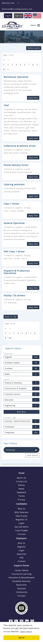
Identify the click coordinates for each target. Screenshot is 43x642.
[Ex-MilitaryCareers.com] (12, 25)
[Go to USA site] (37, 15)
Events (21, 485)
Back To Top (10, 316)
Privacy (21, 499)
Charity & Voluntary (13, 383)
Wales (7, 374)
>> (8, 69)
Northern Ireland (12, 363)
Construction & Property (15, 388)
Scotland (8, 368)
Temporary (9, 432)
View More (21, 412)
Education (9, 400)
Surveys (21, 595)
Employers (21, 538)
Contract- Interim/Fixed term (17, 421)
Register (21, 546)
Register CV (21, 519)
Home (21, 473)
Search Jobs (21, 516)
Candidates (21, 504)
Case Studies (21, 530)
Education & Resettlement (22, 577)
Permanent (9, 427)
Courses (21, 534)
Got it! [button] (21, 637)
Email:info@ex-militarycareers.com (17, 9)
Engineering (10, 405)
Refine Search (34, 48)
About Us (21, 478)
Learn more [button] (26, 631)
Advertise (21, 554)
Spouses (21, 588)
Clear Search (32, 455)
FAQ (22, 557)
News (21, 488)
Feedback (21, 492)
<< (4, 60)
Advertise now (8, 3)
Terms (21, 496)
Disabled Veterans (21, 581)
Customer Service (12, 394)
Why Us (21, 508)
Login (21, 523)
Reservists (21, 584)
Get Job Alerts (22, 526)
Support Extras (21, 565)
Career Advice (21, 570)
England (8, 357)
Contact (21, 561)
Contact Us (21, 481)
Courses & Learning (22, 574)
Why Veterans (22, 512)
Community (21, 592)
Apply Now (33, 98)
